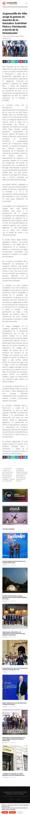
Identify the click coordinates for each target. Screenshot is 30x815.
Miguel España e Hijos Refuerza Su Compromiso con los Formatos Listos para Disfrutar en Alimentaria (13, 633)
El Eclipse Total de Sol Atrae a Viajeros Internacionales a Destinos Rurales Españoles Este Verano (14, 597)
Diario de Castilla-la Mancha (12, 453)
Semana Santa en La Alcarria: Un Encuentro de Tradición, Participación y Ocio (14, 669)
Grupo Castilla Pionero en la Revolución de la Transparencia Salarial (14, 703)
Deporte (20, 36)
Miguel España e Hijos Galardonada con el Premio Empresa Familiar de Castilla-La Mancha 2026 (13, 739)
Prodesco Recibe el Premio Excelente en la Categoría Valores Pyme (13, 562)
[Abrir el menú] (27, 3)
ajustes (13, 809)
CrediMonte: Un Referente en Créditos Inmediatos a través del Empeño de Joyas (13, 774)
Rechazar (12, 812)
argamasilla (12, 36)
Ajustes (20, 812)
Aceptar (5, 812)
